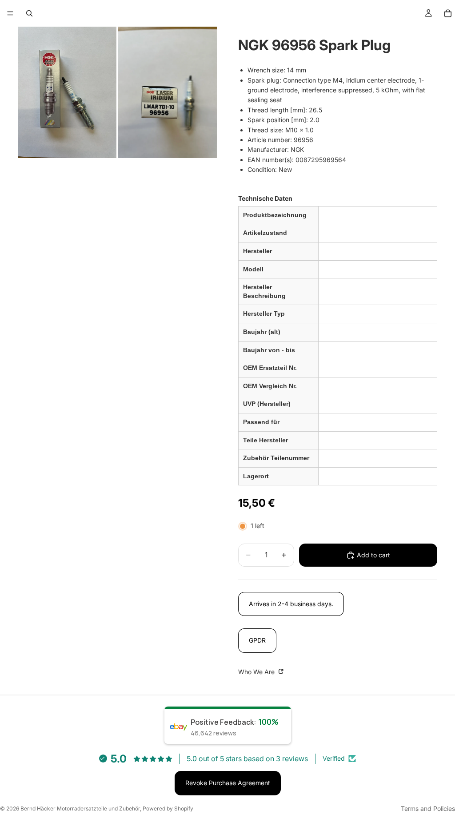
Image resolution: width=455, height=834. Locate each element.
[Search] (29, 13)
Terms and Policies (428, 808)
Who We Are (257, 671)
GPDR (257, 640)
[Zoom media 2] (167, 92)
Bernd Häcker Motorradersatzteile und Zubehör (80, 808)
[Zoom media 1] (67, 92)
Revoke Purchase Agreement (227, 782)
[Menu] (10, 13)
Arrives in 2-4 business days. (291, 604)
